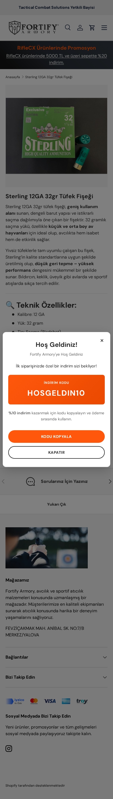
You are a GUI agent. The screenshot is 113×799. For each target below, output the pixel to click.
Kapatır (56, 452)
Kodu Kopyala (56, 436)
